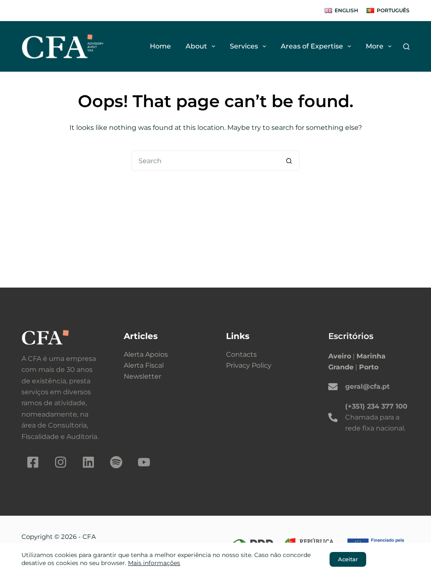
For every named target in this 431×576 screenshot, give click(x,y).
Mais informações (154, 563)
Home (160, 46)
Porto (368, 367)
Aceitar (348, 559)
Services (244, 46)
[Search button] (289, 160)
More (374, 46)
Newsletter (142, 376)
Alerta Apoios (146, 354)
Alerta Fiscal (144, 365)
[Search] (406, 46)
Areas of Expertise (312, 46)
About (196, 46)
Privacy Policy (248, 365)
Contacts (241, 354)
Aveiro (339, 356)
